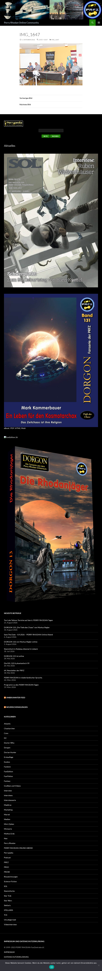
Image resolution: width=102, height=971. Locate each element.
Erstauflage (8, 757)
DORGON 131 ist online (14, 656)
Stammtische (9, 891)
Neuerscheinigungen (17, 707)
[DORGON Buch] (51, 525)
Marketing (8, 810)
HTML (17, 428)
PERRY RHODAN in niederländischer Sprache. (23, 677)
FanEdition (8, 771)
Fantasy (7, 781)
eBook (6, 428)
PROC (6, 867)
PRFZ (6, 862)
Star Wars (8, 900)
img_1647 (55, 40)
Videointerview (10, 924)
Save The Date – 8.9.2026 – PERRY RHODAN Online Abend (28, 634)
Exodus (7, 762)
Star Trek (7, 896)
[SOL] (51, 220)
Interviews (8, 795)
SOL (5, 886)
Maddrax (7, 805)
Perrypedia (8, 853)
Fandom (7, 767)
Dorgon (7, 747)
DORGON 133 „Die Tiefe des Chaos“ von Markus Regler (27, 627)
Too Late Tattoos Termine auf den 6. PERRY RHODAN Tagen (28, 620)
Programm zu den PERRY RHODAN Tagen (21, 685)
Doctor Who (9, 743)
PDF (12, 428)
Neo (5, 838)
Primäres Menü (99, 22)
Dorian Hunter (10, 752)
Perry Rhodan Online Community (21, 22)
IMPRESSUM (9, 952)
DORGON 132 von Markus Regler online (20, 642)
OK (51, 967)
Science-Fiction (10, 881)
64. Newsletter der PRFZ (14, 670)
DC (5, 738)
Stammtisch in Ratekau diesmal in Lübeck (21, 649)
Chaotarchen (9, 728)
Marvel (7, 814)
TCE (5, 915)
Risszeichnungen (11, 877)
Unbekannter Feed (15, 697)
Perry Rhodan (9, 843)
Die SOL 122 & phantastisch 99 (16, 663)
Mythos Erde (9, 833)
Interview (8, 790)
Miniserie (8, 829)
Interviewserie (10, 800)
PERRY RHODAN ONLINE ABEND (18, 848)
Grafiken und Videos (12, 786)
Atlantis (7, 724)
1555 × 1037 (43, 40)
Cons (6, 733)
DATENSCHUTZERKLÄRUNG (16, 957)
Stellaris (7, 905)
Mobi (23, 428)
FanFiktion (8, 776)
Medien (7, 819)
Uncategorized (10, 920)
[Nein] (98, 965)
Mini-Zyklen (9, 824)
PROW (7, 872)
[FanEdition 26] (11, 437)
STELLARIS (8, 910)
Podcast (7, 857)
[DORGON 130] (51, 360)
